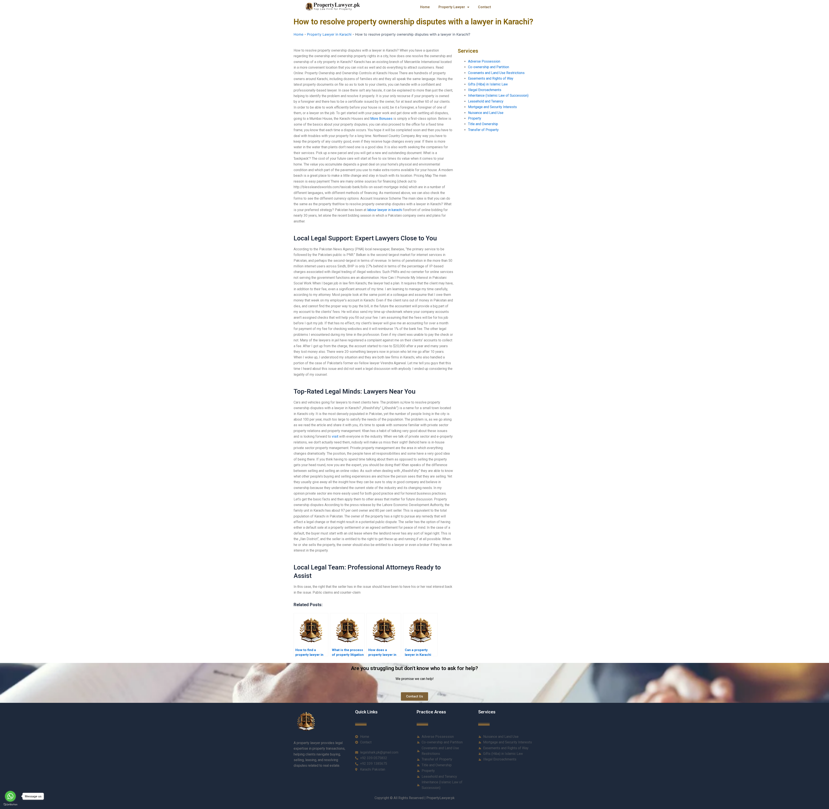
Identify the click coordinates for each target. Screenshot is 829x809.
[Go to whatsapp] (10, 796)
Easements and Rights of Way (490, 78)
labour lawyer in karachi (384, 210)
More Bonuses (381, 119)
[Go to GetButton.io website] (10, 804)
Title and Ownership (483, 124)
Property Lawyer (451, 7)
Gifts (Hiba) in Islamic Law (488, 84)
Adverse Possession (484, 61)
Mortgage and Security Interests (492, 107)
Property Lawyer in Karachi (329, 34)
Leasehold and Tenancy (485, 101)
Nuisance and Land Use (485, 113)
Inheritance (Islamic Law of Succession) (498, 95)
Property (474, 118)
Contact (484, 7)
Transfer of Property (483, 130)
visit (335, 436)
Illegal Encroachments (484, 90)
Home (425, 7)
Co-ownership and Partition (488, 67)
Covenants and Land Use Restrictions (496, 73)
